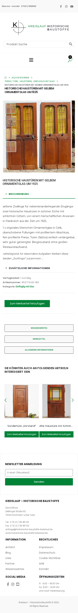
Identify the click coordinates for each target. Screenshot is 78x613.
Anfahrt (10, 547)
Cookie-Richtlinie (49, 558)
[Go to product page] (22, 401)
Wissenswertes (14, 569)
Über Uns (6, 6)
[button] (70, 136)
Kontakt (16, 6)
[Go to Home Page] (6, 77)
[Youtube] (71, 6)
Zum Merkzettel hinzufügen (27, 303)
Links (8, 558)
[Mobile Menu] (31, 59)
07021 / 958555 (28, 6)
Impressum (46, 547)
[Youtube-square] (17, 584)
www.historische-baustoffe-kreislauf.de (26, 533)
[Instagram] (66, 6)
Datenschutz (47, 552)
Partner (10, 563)
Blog (8, 552)
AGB (41, 563)
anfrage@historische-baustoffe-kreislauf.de (28, 529)
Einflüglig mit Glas (25, 286)
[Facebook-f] (60, 6)
